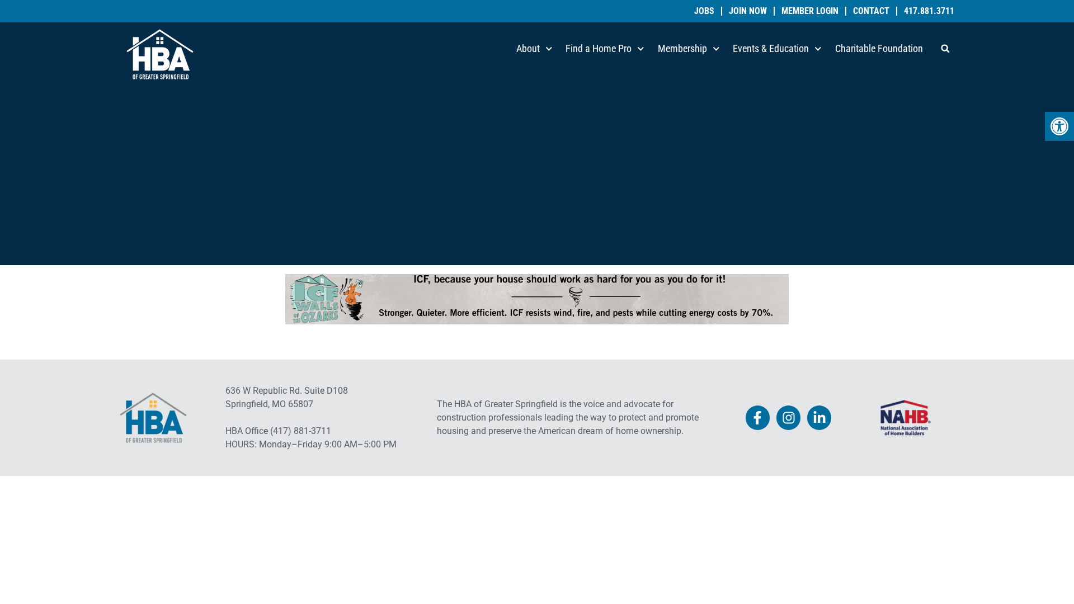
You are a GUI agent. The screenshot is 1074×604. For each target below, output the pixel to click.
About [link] (528, 48)
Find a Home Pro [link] (599, 48)
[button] (945, 49)
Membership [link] (682, 48)
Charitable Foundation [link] (879, 48)
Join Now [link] (748, 11)
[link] (1059, 126)
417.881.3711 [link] (929, 11)
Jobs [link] (704, 11)
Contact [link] (871, 11)
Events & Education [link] (771, 48)
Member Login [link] (810, 11)
